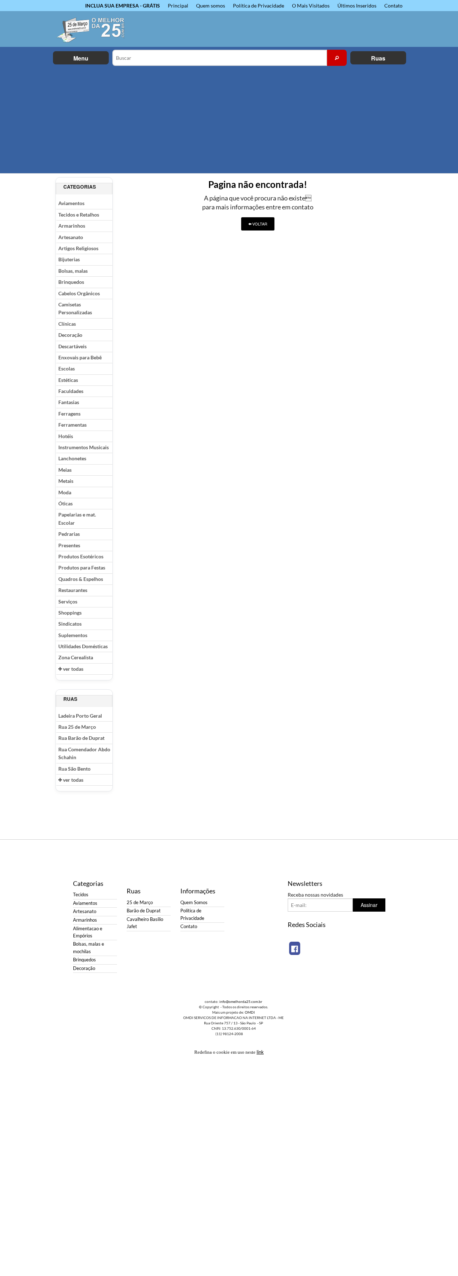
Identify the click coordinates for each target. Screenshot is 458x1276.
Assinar (369, 904)
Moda (64, 492)
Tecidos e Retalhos (78, 215)
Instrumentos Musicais (83, 447)
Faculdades (70, 391)
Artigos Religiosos (78, 248)
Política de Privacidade (258, 6)
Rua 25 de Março (77, 727)
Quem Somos (194, 902)
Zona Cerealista (75, 657)
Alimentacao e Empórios (87, 932)
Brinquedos (71, 282)
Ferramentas (72, 425)
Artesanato (70, 237)
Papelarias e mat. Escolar (77, 518)
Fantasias (68, 402)
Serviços (67, 601)
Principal (178, 6)
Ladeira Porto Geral (80, 716)
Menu (80, 58)
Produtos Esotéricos (80, 556)
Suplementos (72, 635)
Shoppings (70, 613)
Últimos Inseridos (356, 6)
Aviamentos (71, 203)
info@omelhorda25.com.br (240, 1001)
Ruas (378, 58)
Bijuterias (69, 259)
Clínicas (67, 324)
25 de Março (140, 902)
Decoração (70, 335)
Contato (393, 6)
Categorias (79, 186)
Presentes (69, 545)
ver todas (72, 669)
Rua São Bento (74, 769)
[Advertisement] (229, 119)
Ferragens (69, 414)
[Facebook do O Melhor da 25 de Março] (294, 948)
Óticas (65, 503)
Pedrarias (69, 534)
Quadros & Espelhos (80, 579)
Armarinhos (71, 226)
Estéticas (68, 380)
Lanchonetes (72, 458)
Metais (65, 481)
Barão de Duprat (144, 910)
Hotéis (65, 436)
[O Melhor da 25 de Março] (94, 29)
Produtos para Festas (81, 567)
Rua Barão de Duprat (81, 738)
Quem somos (210, 6)
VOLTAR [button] (259, 224)
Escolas (66, 368)
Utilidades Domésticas (83, 646)
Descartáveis (72, 346)
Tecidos (80, 894)
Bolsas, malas (73, 271)
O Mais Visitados (311, 6)
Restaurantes (72, 590)
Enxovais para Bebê (80, 357)
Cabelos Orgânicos (79, 293)
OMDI (250, 1012)
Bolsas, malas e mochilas (88, 947)
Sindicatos (70, 624)
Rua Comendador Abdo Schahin (84, 753)
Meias (65, 470)
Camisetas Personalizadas (75, 308)
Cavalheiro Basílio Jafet (145, 923)
